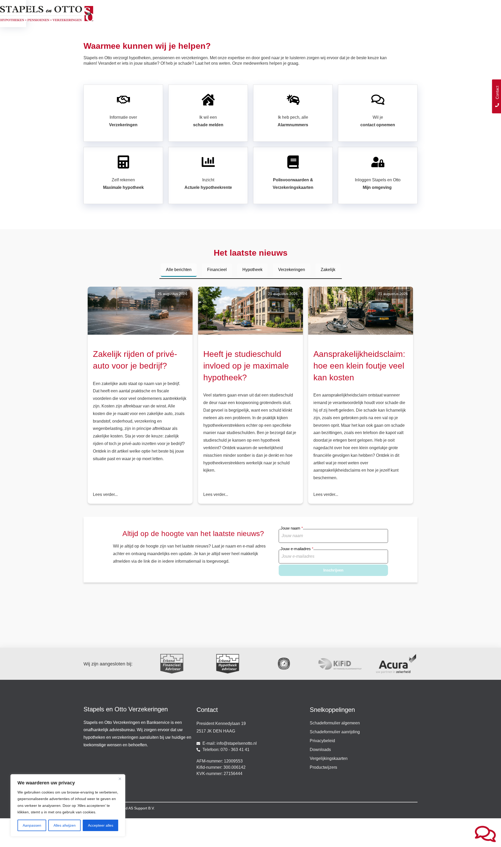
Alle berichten (179, 269)
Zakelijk (328, 269)
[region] (67, 805)
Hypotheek (252, 269)
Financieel (217, 269)
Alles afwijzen (64, 825)
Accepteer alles (100, 825)
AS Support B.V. (141, 808)
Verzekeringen (291, 269)
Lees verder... (105, 494)
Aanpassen (32, 825)
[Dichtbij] (120, 779)
